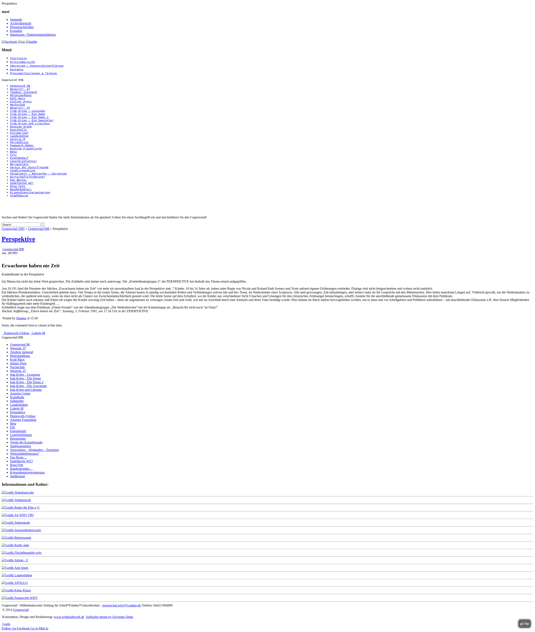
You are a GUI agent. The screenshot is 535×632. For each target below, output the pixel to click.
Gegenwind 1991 (13, 229)
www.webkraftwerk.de (69, 617)
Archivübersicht (20, 23)
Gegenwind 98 (20, 85)
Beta (13, 151)
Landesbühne (19, 136)
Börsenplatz (19, 164)
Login (6, 624)
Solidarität (19, 132)
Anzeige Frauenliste (26, 148)
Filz (13, 154)
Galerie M (17, 139)
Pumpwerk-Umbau (21, 145)
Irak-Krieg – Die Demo (27, 114)
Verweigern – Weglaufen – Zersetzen (38, 173)
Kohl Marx (17, 98)
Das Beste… (18, 179)
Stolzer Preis (21, 101)
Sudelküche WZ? (21, 183)
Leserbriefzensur (23, 161)
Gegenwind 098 (38, 229)
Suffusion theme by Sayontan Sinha (109, 617)
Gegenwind (21, 610)
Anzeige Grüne (21, 126)
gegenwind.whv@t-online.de (121, 605)
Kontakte (16, 31)
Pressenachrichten (22, 27)
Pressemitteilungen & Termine (33, 73)
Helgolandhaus (21, 95)
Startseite (16, 19)
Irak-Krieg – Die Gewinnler (32, 120)
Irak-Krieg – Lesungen (27, 110)
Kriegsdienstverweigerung (30, 192)
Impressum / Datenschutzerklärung (33, 34)
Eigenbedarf (19, 157)
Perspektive (19, 142)
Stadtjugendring (22, 170)
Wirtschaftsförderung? (27, 176)
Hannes (21, 318)
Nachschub (17, 104)
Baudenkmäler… (21, 189)
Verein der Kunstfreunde (29, 167)
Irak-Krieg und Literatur (30, 123)
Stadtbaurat (19, 195)
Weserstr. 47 (20, 88)
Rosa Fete (17, 186)
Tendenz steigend (23, 92)
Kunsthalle (18, 129)
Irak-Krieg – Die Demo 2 (29, 117)
